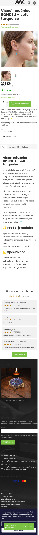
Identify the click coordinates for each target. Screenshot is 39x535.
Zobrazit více (19, 354)
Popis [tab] (4, 147)
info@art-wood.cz (10, 456)
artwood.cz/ (8, 464)
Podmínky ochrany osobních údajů (13, 502)
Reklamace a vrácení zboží (10, 504)
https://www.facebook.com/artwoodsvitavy (19, 461)
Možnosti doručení (8, 98)
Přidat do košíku (22, 103)
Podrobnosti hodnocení (10, 27)
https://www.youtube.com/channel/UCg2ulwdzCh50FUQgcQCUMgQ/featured (20, 468)
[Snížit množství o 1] (7, 105)
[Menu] (34, 3)
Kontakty (4, 507)
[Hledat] (24, 3)
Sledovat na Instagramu (17, 400)
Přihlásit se (8, 442)
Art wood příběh (6, 494)
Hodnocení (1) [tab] (14, 147)
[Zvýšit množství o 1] (7, 102)
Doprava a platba (7, 496)
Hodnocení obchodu (19, 291)
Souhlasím (18, 530)
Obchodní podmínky (8, 499)
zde (3, 518)
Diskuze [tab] (25, 147)
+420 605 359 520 (10, 458)
